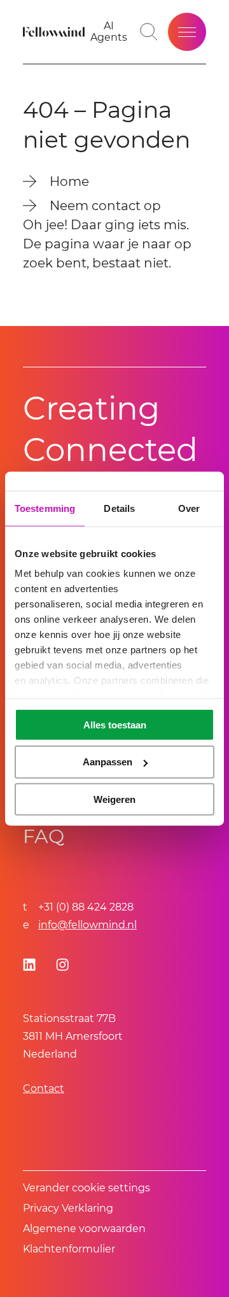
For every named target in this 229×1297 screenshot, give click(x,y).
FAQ (43, 836)
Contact (43, 1088)
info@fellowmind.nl (87, 925)
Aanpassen (107, 761)
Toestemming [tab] (45, 507)
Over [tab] (189, 507)
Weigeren (114, 799)
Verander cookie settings (86, 1188)
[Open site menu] (187, 32)
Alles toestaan (114, 724)
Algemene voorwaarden (84, 1229)
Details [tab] (119, 507)
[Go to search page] (149, 32)
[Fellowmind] (55, 31)
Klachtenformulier (69, 1249)
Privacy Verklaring (68, 1208)
